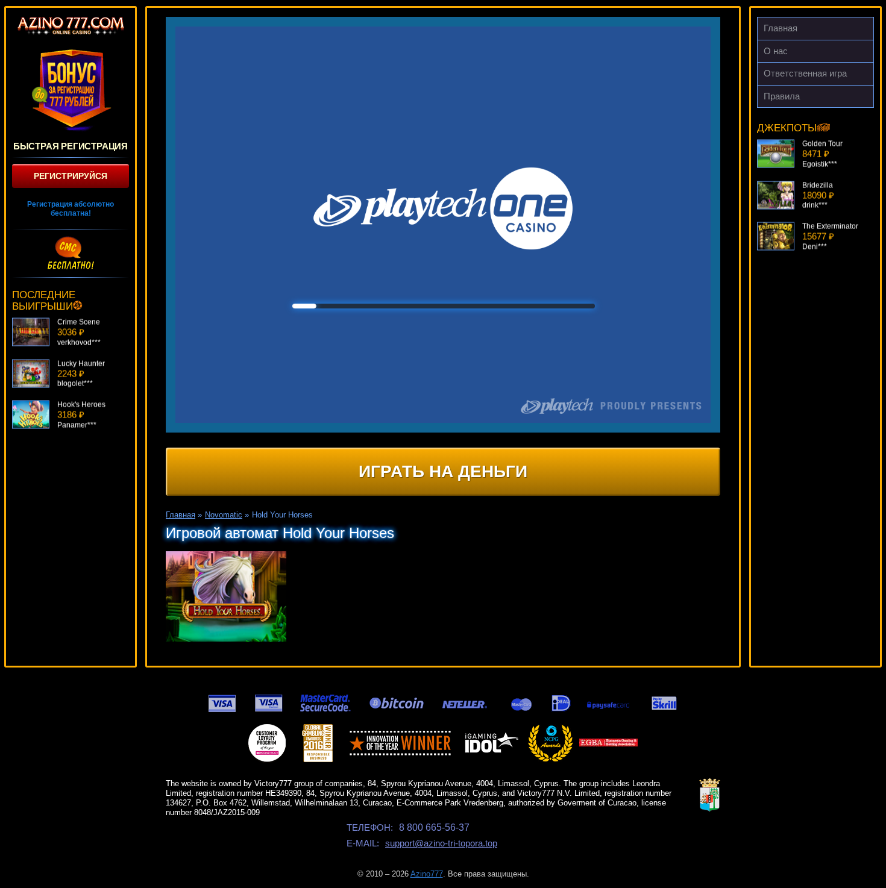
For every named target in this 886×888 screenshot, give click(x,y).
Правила (782, 96)
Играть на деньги (443, 471)
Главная (780, 28)
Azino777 (426, 873)
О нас (776, 51)
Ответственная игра (805, 73)
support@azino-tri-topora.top (441, 843)
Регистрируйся (70, 176)
